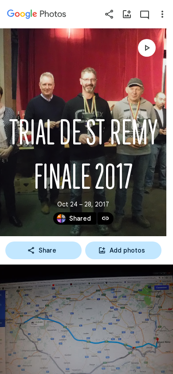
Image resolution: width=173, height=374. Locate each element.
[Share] (109, 14)
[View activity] (144, 14)
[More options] (162, 14)
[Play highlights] (146, 47)
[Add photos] (127, 14)
